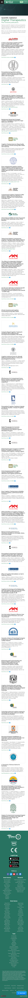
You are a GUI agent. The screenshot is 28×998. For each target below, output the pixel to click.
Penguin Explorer (20, 907)
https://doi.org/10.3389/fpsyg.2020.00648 (9, 107)
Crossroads (20, 912)
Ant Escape (7, 912)
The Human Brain (7, 879)
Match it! (7, 919)
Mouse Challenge (20, 921)
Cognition (7, 887)
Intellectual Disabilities (7, 890)
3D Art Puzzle (7, 931)
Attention (7, 898)
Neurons (7, 883)
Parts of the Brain (7, 882)
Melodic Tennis (7, 924)
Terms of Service (7, 985)
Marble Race (7, 923)
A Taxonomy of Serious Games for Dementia (10, 765)
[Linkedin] (20, 874)
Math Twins (20, 919)
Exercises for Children (14, 946)
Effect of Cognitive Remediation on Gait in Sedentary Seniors (12, 574)
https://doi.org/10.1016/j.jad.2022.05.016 (9, 131)
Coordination (7, 894)
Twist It (20, 925)
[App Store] (14, 858)
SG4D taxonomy (20, 891)
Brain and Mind (7, 881)
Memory (7, 895)
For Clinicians (13, 937)
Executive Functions (7, 893)
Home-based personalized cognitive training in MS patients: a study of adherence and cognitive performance (11, 472)
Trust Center (14, 992)
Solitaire (7, 909)
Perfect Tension (21, 923)
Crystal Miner (7, 908)
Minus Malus (20, 920)
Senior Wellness (20, 885)
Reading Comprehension (14, 962)
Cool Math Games (13, 961)
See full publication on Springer (7, 773)
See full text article (5, 84)
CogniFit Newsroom (7, 988)
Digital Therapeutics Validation (20, 879)
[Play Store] (14, 862)
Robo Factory (7, 911)
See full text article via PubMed (7, 57)
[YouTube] (14, 874)
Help (15, 990)
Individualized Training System (14, 950)
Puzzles (20, 905)
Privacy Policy (13, 985)
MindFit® (14, 942)
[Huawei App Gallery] (14, 865)
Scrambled (7, 925)
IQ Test (14, 966)
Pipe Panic (7, 907)
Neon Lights (7, 915)
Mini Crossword (7, 904)
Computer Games (20, 881)
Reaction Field (20, 928)
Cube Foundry (20, 913)
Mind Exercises (14, 954)
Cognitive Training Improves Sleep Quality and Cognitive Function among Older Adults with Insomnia (13, 145)
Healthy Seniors (20, 886)
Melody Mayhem (7, 928)
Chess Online (7, 903)
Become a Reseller (5, 990)
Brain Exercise (14, 949)
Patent (14, 941)
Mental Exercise (14, 958)
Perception (7, 897)
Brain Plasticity (7, 885)
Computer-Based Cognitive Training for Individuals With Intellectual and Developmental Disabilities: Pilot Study (11, 333)
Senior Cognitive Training (20, 887)
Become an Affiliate (20, 988)
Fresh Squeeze (20, 915)
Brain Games (13, 957)
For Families (13, 935)
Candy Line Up (20, 904)
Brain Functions (7, 891)
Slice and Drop (20, 924)
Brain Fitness (7, 886)
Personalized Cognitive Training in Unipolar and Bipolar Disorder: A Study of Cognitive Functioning (12, 408)
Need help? (22, 993)
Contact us (12, 990)
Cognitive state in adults (20, 889)
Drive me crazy (7, 916)
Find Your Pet (7, 927)
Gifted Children (14, 964)
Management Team (20, 985)
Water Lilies (20, 927)
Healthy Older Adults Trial (20, 882)
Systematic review (20, 890)
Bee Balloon (20, 911)
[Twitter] (11, 874)
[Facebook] (7, 874)
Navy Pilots (20, 883)
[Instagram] (17, 874)
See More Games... (20, 931)
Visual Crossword (7, 917)
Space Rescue (7, 920)
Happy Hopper (20, 903)
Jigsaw (20, 916)
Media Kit (14, 988)
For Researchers (14, 938)
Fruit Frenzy (7, 905)
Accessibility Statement (22, 990)
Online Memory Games (14, 960)
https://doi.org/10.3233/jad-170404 (8, 249)
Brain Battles (13, 965)
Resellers (13, 945)
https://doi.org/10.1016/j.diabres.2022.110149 (10, 181)
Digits (21, 908)
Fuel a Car (20, 917)
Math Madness (7, 921)
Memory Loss (7, 889)
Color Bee (20, 909)
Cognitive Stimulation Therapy (14, 953)
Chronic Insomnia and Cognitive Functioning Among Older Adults (10, 310)
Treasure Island (7, 913)
